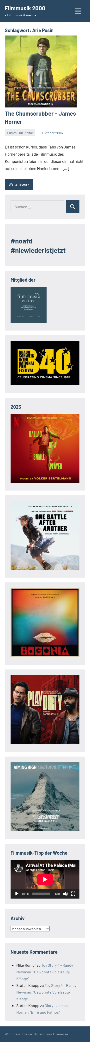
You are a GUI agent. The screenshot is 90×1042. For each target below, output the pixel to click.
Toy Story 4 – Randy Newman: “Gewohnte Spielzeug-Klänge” (44, 972)
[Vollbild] (73, 893)
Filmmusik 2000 (25, 8)
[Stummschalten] (65, 893)
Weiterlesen (18, 184)
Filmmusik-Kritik (20, 133)
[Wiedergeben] (16, 893)
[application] (45, 879)
